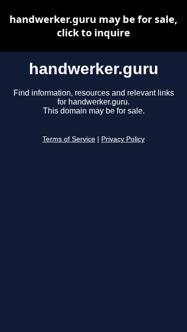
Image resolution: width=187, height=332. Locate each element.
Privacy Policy (123, 139)
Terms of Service (68, 139)
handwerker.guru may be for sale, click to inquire (93, 25)
